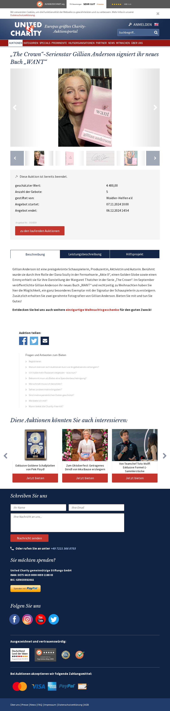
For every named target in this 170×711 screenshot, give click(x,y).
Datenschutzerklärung (22, 15)
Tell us (45, 341)
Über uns (15, 704)
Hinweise (100, 4)
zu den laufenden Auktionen (40, 231)
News (33, 704)
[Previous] (17, 158)
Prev (14, 107)
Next (155, 107)
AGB (86, 704)
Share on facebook (23, 341)
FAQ (40, 704)
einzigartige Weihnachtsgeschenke (92, 310)
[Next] (153, 158)
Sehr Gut (89, 4)
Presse (25, 704)
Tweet (34, 341)
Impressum (50, 704)
